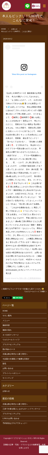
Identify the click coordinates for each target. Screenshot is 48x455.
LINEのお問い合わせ (11, 418)
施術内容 (6, 325)
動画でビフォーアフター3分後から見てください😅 (23, 289)
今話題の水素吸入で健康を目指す (16, 359)
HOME (3, 29)
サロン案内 (7, 316)
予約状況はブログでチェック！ (15, 423)
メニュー (6, 320)
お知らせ (14, 29)
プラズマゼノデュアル (11, 344)
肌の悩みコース (9, 349)
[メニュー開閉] (44, 6)
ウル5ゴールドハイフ (11, 340)
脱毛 (4, 364)
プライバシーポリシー (11, 373)
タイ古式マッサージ (11, 335)
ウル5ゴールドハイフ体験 (34, 291)
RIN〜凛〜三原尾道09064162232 (32, 278)
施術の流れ (7, 330)
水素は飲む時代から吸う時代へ (15, 354)
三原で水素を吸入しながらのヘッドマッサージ (21, 409)
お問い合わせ (8, 368)
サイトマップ (8, 378)
